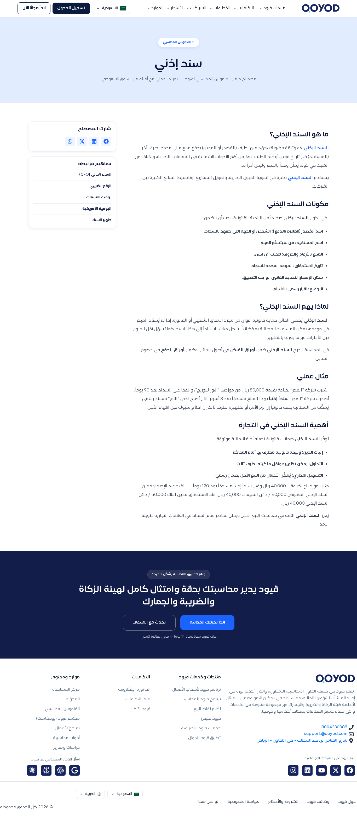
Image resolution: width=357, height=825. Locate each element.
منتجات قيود (274, 8)
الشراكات (198, 8)
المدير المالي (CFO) (95, 175)
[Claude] (32, 770)
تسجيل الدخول (71, 8)
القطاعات (222, 8)
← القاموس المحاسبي (178, 42)
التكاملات (246, 8)
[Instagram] (293, 770)
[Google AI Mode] (74, 770)
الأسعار (177, 8)
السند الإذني (316, 148)
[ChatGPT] (60, 770)
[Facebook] (349, 770)
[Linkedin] (307, 770)
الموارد (157, 8)
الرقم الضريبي (100, 186)
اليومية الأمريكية (96, 209)
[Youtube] (321, 770)
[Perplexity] (46, 770)
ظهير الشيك (101, 220)
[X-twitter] (335, 770)
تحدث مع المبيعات (149, 623)
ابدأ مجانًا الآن (34, 8)
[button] (106, 141)
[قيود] (320, 8)
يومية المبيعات (98, 197)
